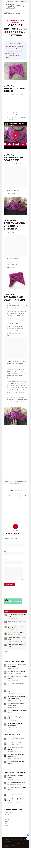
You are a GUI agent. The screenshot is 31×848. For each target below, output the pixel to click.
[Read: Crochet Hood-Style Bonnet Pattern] (5, 748)
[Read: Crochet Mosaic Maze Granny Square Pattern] (5, 704)
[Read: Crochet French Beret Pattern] (5, 743)
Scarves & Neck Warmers (10, 827)
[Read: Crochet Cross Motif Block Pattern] (5, 672)
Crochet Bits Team (15, 484)
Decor (5, 817)
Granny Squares (8, 821)
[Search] (13, 6)
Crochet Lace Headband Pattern (16, 782)
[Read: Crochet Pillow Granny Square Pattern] (5, 684)
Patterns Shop (9, 1)
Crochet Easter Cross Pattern (16, 632)
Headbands (7, 825)
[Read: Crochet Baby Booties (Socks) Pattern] (5, 638)
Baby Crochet (7, 812)
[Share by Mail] (25, 495)
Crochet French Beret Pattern (15, 743)
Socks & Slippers (8, 829)
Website (5, 559)
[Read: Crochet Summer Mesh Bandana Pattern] (5, 788)
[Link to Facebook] (21, 843)
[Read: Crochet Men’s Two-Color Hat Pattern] (5, 762)
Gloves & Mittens (8, 819)
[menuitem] (9, 1)
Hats (5, 823)
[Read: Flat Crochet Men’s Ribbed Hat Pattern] (5, 645)
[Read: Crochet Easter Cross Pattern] (5, 633)
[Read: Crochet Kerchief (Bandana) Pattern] (5, 799)
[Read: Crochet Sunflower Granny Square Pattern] (5, 626)
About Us (17, 1)
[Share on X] (10, 495)
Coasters (6, 816)
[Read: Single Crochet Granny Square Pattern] (5, 717)
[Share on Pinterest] (17, 495)
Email (5, 551)
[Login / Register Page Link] (10, 6)
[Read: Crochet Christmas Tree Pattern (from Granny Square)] (5, 697)
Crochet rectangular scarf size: (14, 49)
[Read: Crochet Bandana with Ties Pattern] (5, 794)
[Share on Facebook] (6, 495)
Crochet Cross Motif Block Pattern (16, 671)
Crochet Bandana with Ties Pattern (17, 794)
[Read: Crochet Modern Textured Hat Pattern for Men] (5, 755)
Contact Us (23, 1)
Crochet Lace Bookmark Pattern (17, 621)
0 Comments (19, 481)
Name (5, 543)
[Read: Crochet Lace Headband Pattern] (5, 783)
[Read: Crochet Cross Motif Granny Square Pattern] (5, 677)
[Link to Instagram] (23, 843)
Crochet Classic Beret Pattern (15, 738)
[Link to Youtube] (18, 843)
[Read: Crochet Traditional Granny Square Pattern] (5, 711)
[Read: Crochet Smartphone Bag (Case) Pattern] (5, 615)
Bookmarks (7, 814)
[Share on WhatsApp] (14, 495)
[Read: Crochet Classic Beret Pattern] (5, 738)
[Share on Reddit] (21, 495)
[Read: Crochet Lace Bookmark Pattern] (5, 622)
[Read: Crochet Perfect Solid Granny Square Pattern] (5, 724)
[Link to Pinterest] (26, 843)
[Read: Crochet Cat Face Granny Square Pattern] (5, 690)
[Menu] (17, 6)
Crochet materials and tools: (14, 47)
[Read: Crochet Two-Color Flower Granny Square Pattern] (5, 665)
